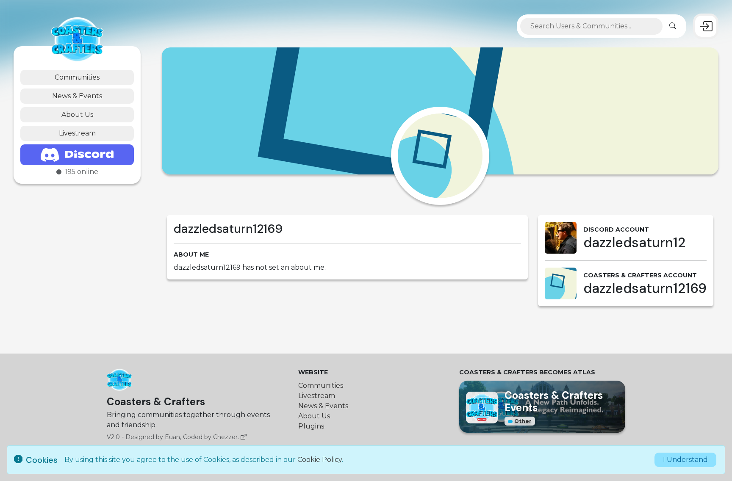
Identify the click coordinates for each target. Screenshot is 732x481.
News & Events (77, 96)
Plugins (311, 426)
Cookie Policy (319, 460)
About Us (77, 115)
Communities (77, 77)
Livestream (77, 133)
